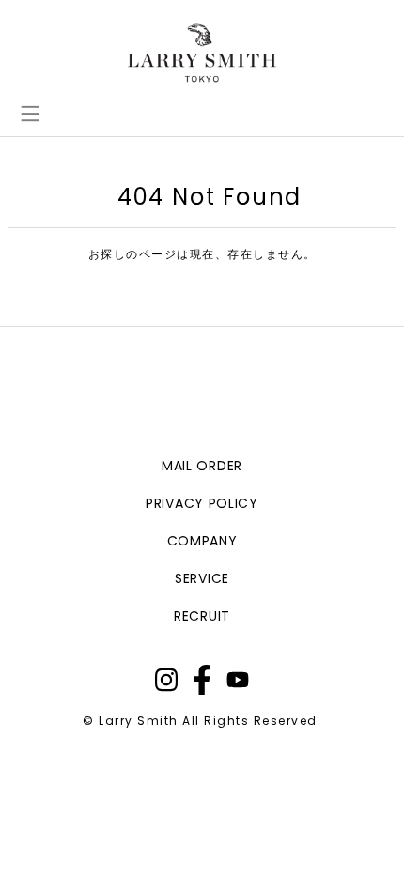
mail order (202, 465)
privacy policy (202, 503)
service (202, 578)
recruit (202, 615)
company (202, 540)
